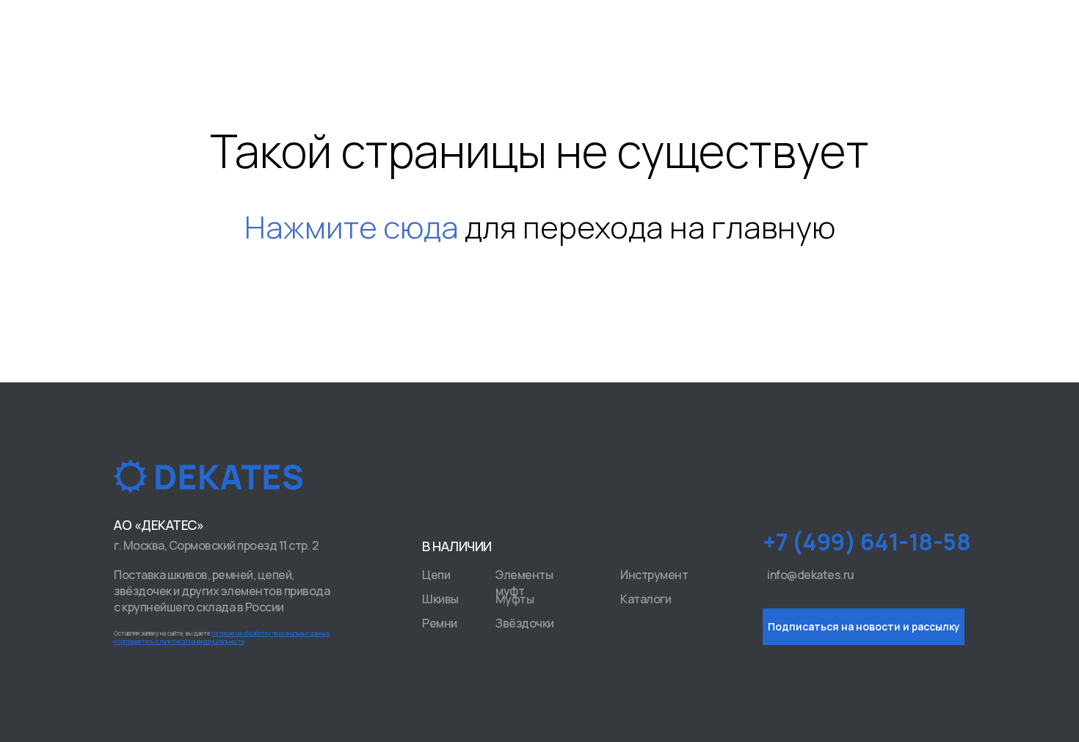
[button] (863, 626)
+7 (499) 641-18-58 (866, 541)
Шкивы (440, 599)
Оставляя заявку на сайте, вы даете (222, 637)
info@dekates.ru (810, 575)
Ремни (439, 623)
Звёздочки (524, 623)
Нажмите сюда (351, 226)
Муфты (514, 599)
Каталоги (645, 599)
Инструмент (654, 575)
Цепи (436, 575)
